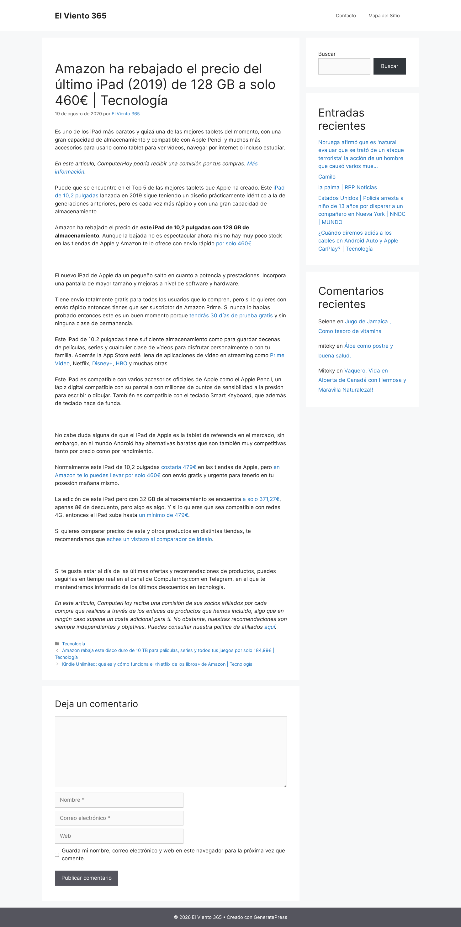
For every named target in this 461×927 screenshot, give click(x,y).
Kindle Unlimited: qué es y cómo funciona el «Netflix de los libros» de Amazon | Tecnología (157, 664)
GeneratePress (270, 917)
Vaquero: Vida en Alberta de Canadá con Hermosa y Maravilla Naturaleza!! (362, 380)
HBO (121, 363)
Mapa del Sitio (384, 15)
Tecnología (73, 643)
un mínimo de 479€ (163, 515)
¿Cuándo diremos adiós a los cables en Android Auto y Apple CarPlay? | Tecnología (358, 241)
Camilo (327, 177)
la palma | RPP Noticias (347, 187)
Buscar (327, 54)
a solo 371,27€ (261, 499)
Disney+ (102, 363)
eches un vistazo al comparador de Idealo (159, 539)
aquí (269, 627)
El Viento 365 (81, 15)
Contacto (346, 15)
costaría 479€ (178, 467)
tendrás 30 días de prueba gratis (231, 315)
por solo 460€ (234, 243)
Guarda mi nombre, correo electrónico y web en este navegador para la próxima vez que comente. (173, 854)
